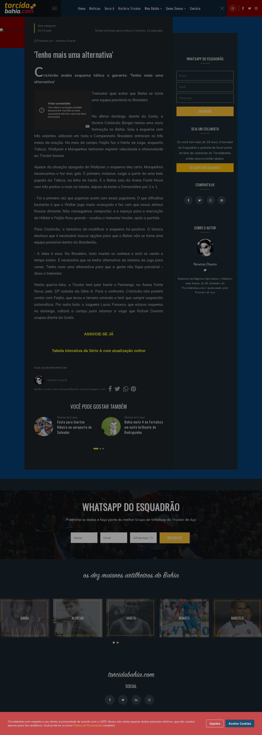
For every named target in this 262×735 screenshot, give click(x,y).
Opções (214, 723)
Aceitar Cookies (240, 723)
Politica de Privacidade (87, 725)
